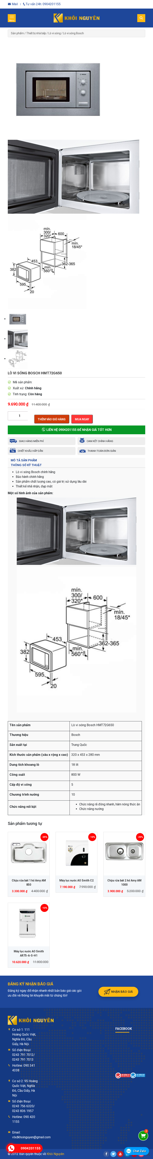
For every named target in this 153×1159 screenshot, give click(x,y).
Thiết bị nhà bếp (36, 33)
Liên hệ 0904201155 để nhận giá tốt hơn (79, 430)
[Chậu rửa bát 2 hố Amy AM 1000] (124, 852)
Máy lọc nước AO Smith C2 (76, 880)
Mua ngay (82, 419)
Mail (14, 4)
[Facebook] (106, 1154)
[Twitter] (113, 1154)
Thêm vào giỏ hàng (52, 419)
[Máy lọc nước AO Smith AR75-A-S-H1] (28, 923)
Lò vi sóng (54, 33)
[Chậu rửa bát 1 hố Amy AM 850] (28, 852)
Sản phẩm (17, 33)
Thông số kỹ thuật (26, 465)
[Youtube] (120, 1154)
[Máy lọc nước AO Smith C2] (76, 852)
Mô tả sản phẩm (24, 460)
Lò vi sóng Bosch (73, 33)
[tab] (76, 460)
